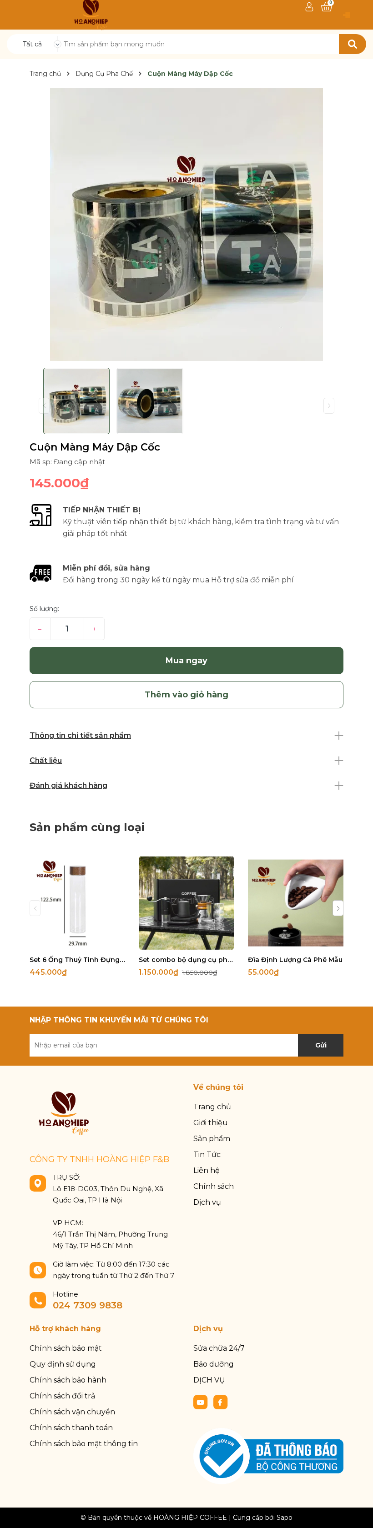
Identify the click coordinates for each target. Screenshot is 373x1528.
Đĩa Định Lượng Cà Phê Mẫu (295, 960)
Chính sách (213, 1186)
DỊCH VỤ (209, 1380)
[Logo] (91, 14)
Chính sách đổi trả (62, 1396)
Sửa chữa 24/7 (219, 1348)
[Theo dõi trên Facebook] (220, 1402)
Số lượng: (44, 609)
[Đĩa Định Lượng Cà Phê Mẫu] (295, 903)
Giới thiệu (210, 1122)
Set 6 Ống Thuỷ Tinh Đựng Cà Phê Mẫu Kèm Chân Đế (77, 960)
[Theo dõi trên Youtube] (201, 1402)
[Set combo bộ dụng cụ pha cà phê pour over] (186, 903)
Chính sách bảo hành (68, 1380)
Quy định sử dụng (63, 1364)
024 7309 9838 (87, 1305)
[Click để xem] (186, 224)
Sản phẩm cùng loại (87, 827)
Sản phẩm (211, 1138)
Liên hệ (206, 1170)
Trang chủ (212, 1106)
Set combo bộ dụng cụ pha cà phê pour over (186, 960)
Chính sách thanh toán (71, 1427)
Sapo (284, 1517)
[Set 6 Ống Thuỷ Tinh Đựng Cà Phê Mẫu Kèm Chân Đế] (77, 903)
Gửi (321, 1045)
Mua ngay (186, 661)
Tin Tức (207, 1154)
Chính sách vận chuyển (72, 1412)
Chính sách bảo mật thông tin (84, 1443)
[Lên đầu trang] (357, 1512)
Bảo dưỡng (213, 1364)
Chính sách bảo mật (66, 1348)
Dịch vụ (207, 1202)
